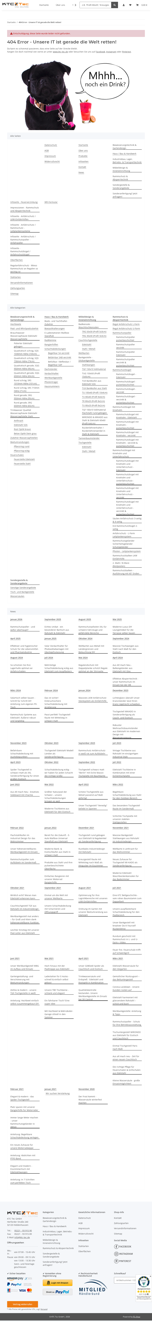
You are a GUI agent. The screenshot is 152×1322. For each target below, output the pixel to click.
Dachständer (51, 369)
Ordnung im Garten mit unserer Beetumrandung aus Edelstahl (93, 911)
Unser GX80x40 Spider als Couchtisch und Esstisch (91, 967)
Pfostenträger (51, 382)
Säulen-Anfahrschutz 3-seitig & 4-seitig (127, 520)
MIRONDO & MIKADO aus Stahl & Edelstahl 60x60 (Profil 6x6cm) (94, 420)
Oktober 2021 (17, 887)
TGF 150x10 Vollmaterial (94, 369)
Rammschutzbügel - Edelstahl (126, 376)
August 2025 (85, 619)
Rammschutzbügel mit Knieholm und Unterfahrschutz (124, 453)
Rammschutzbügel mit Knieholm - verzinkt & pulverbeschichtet (127, 442)
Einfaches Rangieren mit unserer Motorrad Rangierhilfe (57, 879)
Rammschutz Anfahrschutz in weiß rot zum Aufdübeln (92, 752)
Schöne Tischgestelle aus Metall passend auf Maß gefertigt (91, 794)
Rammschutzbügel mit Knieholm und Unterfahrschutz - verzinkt (127, 493)
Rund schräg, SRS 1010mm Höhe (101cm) (25, 382)
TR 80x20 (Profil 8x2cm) (93, 401)
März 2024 (15, 690)
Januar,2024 (84, 690)
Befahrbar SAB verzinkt (59, 357)
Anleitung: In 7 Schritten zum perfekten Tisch (22, 1181)
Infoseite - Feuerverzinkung (24, 202)
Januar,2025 (50, 638)
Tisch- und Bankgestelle (22, 591)
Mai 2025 (117, 619)
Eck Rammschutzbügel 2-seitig (125, 527)
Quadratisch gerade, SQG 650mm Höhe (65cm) (26, 374)
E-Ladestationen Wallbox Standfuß (57, 334)
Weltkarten (84, 353)
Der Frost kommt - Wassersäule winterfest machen (90, 1099)
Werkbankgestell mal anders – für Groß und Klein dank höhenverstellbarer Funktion (24, 919)
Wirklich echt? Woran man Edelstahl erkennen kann (23, 897)
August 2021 (85, 887)
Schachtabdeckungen (55, 348)
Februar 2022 (17, 827)
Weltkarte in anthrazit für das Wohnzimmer (125, 850)
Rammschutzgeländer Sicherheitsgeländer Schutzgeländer (123, 543)
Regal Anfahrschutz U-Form (126, 328)
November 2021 (121, 827)
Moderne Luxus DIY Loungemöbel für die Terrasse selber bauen (124, 629)
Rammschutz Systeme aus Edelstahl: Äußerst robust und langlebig (23, 717)
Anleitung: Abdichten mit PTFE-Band (22, 1157)
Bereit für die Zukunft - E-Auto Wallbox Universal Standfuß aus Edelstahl (57, 838)
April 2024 (118, 657)
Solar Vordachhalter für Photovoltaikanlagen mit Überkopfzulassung (56, 649)
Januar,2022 (50, 827)
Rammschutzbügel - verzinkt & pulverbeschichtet (126, 399)
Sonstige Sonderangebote (23, 587)
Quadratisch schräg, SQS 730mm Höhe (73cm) (26, 360)
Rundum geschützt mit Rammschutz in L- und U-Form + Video (125, 939)
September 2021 (53, 887)
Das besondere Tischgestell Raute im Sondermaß (126, 807)
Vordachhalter (52, 373)
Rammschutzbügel (122, 369)
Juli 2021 (117, 887)
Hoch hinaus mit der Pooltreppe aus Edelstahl (57, 967)
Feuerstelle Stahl (22, 463)
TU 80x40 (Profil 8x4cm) (93, 396)
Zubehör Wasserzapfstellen (24, 437)
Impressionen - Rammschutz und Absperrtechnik (24, 209)
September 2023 (87, 743)
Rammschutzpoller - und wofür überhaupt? (22, 628)
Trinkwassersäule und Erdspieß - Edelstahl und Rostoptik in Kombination (91, 979)
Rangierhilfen (51, 344)
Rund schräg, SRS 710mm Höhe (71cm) (26, 389)
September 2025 (53, 619)
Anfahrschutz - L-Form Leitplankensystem (124, 535)
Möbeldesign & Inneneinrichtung (121, 169)
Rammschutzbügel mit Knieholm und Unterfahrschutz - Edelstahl (127, 465)
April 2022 (84, 784)
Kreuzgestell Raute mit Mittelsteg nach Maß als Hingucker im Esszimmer (91, 862)
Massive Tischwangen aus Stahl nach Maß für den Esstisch (125, 649)
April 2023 (15, 762)
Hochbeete (15, 324)
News (81, 172)
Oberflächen (16, 260)
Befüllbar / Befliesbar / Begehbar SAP (59, 363)
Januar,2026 (16, 619)
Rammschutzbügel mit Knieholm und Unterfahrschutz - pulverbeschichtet (127, 479)
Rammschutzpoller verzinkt (125, 346)
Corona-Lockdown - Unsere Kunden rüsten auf (126, 988)
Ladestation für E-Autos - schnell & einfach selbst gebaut (57, 979)
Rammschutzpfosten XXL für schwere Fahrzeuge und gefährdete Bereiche (93, 629)
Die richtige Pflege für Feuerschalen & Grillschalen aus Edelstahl (127, 1069)
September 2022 (87, 762)
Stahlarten (15, 277)
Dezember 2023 (120, 690)
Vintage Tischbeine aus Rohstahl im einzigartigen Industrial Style (125, 753)
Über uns (83, 150)
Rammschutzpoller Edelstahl (125, 353)
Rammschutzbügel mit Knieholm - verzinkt (127, 434)
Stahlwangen (88, 364)
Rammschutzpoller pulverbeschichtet (125, 339)
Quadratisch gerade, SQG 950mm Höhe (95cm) (26, 367)
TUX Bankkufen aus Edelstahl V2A (91, 382)
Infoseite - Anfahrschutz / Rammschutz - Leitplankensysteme (23, 227)
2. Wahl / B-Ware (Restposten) (121, 564)
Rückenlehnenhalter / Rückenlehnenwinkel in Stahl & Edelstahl (93, 430)
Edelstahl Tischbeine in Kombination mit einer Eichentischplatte (124, 772)
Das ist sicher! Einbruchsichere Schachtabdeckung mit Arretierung (56, 702)
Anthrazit (18, 420)
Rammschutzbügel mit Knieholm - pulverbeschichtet (127, 424)
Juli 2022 (117, 762)
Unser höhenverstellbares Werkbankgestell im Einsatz (24, 850)
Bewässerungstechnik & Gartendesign (124, 147)
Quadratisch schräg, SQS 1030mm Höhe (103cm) (26, 352)
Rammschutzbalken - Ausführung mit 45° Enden (126, 572)
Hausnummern (52, 386)
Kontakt (82, 167)
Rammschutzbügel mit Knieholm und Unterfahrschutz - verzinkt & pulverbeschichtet (127, 508)
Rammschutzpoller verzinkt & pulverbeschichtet (125, 362)
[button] (73, 5)
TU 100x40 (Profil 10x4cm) (94, 392)
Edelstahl (86, 344)
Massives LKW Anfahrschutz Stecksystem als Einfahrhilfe (92, 699)
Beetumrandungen (19, 442)
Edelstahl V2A (20, 424)
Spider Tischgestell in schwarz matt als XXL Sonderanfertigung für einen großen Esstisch (24, 774)
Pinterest (126, 51)
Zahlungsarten (17, 288)
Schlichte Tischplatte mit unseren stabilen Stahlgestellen (125, 819)
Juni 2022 (15, 784)
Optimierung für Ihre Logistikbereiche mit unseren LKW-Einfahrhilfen (93, 898)
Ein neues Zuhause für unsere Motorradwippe (21, 1146)
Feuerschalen (17, 455)
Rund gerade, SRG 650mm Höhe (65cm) (24, 404)
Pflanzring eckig (22, 450)
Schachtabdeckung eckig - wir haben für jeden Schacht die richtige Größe (59, 772)
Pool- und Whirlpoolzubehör (24, 328)
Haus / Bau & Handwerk (124, 153)
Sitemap (14, 293)
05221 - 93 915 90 (23, 1230)
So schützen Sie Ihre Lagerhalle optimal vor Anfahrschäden (21, 668)
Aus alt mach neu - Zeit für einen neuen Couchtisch (126, 1058)
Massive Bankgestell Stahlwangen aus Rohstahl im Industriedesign (126, 838)
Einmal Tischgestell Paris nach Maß (125, 1047)
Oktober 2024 (85, 638)
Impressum (50, 156)
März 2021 (118, 958)
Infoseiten (83, 161)
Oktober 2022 (51, 762)
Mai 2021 (49, 958)
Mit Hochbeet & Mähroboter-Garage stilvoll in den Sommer (59, 1014)
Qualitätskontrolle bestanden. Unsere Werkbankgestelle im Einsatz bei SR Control (93, 995)
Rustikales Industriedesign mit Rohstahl (92, 850)
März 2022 (118, 784)
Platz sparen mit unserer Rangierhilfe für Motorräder (24, 1109)
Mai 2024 (83, 657)
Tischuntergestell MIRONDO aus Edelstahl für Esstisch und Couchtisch (127, 1035)
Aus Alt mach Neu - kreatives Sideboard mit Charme (24, 793)
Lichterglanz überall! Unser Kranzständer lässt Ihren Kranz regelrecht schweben (126, 700)
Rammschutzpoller (122, 332)
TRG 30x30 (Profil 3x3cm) (94, 335)
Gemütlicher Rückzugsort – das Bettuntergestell (126, 978)
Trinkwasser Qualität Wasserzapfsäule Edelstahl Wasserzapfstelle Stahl (23, 413)
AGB (47, 150)
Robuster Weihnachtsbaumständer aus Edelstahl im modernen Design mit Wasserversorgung (126, 731)
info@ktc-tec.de (22, 1237)
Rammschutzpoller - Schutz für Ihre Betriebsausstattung (127, 1023)
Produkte (83, 156)
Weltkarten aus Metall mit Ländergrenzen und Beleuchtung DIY (91, 649)
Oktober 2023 (51, 743)
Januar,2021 (50, 1089)
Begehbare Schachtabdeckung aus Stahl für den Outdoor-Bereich (127, 794)
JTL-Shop (136, 1316)
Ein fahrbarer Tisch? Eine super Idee (57, 1002)
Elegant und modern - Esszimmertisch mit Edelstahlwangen (21, 1169)
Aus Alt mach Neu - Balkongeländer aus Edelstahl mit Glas (122, 668)
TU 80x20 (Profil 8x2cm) (93, 405)
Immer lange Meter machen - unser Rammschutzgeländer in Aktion (24, 1122)
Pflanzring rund (21, 446)
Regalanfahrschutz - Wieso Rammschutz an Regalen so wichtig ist (24, 268)
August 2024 (16, 657)
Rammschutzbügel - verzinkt (126, 391)
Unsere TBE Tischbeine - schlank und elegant (57, 992)
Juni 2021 (15, 958)
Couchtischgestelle (88, 340)
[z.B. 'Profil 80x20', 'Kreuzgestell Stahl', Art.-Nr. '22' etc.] (114, 5)
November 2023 (18, 743)
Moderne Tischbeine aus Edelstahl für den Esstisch (57, 810)
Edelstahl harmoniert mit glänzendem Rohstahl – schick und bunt (125, 1000)
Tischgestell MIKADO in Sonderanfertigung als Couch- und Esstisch (124, 714)
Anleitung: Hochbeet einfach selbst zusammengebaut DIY (24, 1002)
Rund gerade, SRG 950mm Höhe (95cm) (24, 397)
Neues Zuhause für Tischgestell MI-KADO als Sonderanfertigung (125, 862)
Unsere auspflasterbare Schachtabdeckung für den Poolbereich (126, 911)
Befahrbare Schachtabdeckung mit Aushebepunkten (21, 753)
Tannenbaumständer (89, 438)
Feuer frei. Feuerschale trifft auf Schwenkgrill (127, 951)
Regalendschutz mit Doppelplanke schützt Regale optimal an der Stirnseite (93, 668)
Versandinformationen (21, 282)
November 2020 (87, 1089)
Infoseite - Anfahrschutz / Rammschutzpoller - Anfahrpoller (23, 239)
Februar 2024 (51, 690)
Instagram (111, 51)
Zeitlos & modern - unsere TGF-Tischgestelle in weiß (23, 992)
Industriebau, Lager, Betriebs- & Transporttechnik (127, 161)
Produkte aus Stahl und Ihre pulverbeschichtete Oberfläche (58, 865)
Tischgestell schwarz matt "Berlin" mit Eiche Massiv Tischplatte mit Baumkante (92, 772)
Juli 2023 (117, 743)
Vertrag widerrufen (22, 1304)
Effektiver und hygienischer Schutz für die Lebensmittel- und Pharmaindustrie (24, 649)
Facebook (100, 51)
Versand (44, 1309)
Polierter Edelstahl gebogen (23, 345)
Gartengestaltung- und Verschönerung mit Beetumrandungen (21, 979)
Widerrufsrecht (52, 161)
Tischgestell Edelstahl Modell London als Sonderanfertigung (59, 753)
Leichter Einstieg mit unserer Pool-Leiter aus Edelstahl (24, 931)
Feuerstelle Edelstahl (24, 459)
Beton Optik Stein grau (25, 433)
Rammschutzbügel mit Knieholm (124, 408)
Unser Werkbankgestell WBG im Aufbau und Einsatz (24, 967)
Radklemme (50, 340)
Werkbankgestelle (53, 377)
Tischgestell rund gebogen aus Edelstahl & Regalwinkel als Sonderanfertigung (92, 838)
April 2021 (84, 958)
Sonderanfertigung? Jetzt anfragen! (125, 195)
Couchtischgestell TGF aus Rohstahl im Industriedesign (24, 907)
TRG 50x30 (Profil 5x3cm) (94, 331)
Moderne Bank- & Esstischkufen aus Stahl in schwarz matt (58, 851)
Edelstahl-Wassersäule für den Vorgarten (126, 967)
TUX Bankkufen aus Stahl (94, 388)
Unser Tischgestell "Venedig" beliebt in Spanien (93, 807)
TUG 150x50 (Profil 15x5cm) (91, 375)
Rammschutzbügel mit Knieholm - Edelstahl (127, 416)
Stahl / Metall (88, 348)
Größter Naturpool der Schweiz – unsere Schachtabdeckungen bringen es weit (56, 796)
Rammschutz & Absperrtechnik (120, 178)
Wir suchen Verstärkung (58, 1093)
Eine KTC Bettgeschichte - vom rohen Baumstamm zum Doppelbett (127, 898)
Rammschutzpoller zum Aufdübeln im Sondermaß (23, 861)
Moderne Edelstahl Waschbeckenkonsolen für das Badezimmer (126, 876)
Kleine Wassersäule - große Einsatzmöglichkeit (126, 1082)
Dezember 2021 (86, 827)
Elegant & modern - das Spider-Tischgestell (22, 1098)
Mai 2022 (49, 784)
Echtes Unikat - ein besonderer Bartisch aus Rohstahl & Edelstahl (57, 629)
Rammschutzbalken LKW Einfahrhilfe (125, 557)
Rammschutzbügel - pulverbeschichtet (126, 383)
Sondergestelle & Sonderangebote (121, 186)
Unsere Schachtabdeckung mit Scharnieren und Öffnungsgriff (58, 908)
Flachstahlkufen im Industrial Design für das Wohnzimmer (22, 838)
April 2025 (15, 638)
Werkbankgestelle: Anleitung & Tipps (127, 1013)
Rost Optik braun (22, 429)
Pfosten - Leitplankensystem (127, 551)
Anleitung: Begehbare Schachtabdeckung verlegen (24, 1136)
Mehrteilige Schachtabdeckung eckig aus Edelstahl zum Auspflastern (59, 668)
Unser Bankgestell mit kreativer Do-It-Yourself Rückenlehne (124, 925)
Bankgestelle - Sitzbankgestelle (87, 359)
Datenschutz (51, 145)
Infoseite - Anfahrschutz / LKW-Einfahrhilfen (23, 218)
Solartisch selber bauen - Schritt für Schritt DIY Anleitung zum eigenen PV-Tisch (23, 702)
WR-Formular (51, 202)
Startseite (83, 145)
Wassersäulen (17, 596)
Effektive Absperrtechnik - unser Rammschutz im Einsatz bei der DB (125, 681)
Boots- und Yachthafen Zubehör (56, 323)
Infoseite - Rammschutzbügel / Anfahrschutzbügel (20, 251)
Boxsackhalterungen (55, 328)
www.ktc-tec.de (60, 51)
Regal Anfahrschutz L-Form (126, 324)
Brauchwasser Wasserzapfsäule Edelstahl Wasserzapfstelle (23, 335)
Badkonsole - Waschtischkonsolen (89, 326)
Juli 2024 (49, 657)
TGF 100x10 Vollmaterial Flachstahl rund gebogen (94, 411)
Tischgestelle (85, 442)
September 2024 (121, 638)
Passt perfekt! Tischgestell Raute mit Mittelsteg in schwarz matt (57, 717)
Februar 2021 (17, 1089)
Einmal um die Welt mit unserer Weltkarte (56, 897)
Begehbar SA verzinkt (58, 353)
